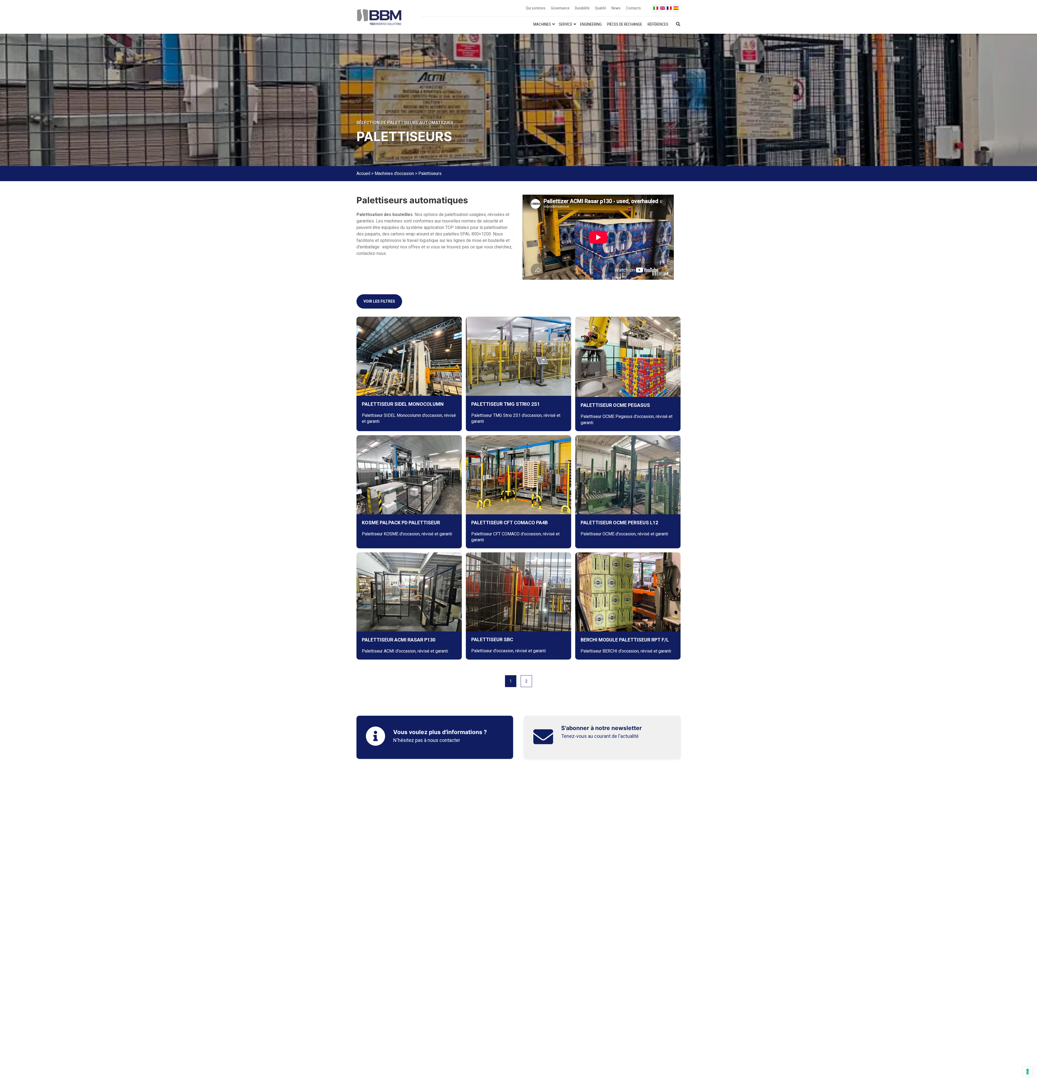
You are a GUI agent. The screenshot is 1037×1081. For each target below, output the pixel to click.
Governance (560, 8)
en (662, 10)
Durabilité (582, 8)
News (616, 8)
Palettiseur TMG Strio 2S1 (505, 404)
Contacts (633, 8)
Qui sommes (536, 8)
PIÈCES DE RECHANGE (624, 24)
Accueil (363, 173)
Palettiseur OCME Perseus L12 (619, 522)
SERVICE (565, 24)
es (676, 10)
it (656, 10)
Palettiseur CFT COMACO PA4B (509, 522)
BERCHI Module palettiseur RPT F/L (625, 640)
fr (669, 10)
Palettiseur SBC (492, 639)
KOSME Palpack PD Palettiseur (401, 522)
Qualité (600, 8)
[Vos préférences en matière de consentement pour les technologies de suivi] (1027, 1071)
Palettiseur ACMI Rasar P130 (398, 640)
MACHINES (542, 24)
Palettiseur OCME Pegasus (615, 405)
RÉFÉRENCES (658, 24)
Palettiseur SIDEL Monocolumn (403, 404)
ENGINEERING (591, 24)
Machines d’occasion (394, 173)
